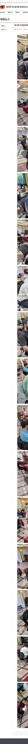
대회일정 (25, 12)
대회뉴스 (3, 25)
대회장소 (17, 12)
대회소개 (10, 12)
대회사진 (3, 29)
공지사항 (2, 12)
